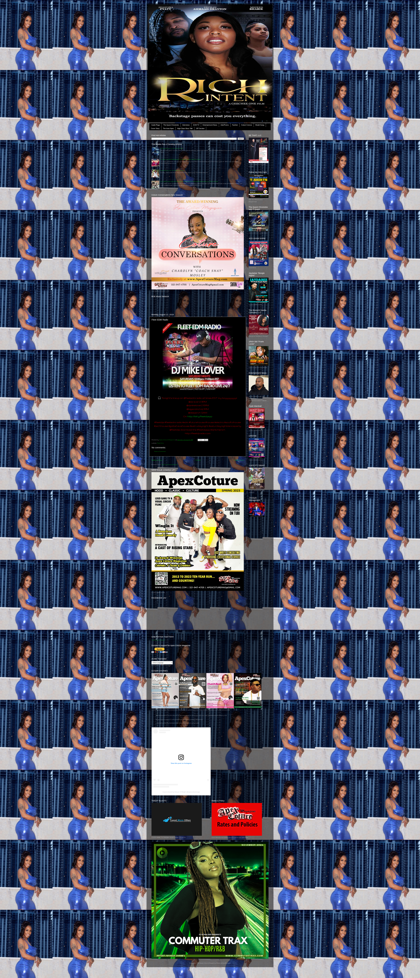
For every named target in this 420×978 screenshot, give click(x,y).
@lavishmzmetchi (161, 715)
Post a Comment (160, 451)
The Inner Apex (168, 128)
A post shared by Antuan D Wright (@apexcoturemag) (181, 792)
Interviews (186, 125)
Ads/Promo (225, 125)
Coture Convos (246, 125)
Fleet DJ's (160, 443)
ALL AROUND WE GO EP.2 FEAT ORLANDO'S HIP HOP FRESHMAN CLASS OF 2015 (189, 181)
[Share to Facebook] (205, 440)
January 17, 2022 (194, 723)
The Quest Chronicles (171, 125)
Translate (167, 665)
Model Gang (259, 125)
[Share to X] (203, 440)
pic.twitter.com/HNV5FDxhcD (192, 719)
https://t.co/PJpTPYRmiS (173, 719)
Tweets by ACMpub (158, 640)
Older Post (239, 460)
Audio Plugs (155, 125)
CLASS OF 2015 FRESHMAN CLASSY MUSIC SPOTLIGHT (180, 159)
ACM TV (196, 125)
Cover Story (155, 128)
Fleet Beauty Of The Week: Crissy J (172, 170)
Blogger (228, 963)
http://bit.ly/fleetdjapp (199, 416)
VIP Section (200, 128)
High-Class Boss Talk (185, 128)
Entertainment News (210, 125)
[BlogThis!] (201, 440)
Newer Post (156, 460)
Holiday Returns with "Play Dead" (171, 148)
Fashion (235, 125)
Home (198, 460)
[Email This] (199, 440)
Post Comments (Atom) (169, 464)
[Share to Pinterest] (207, 440)
